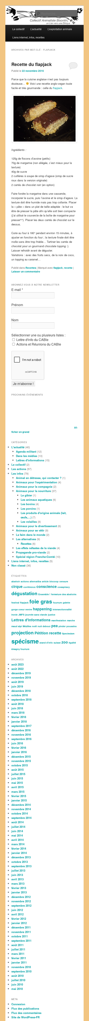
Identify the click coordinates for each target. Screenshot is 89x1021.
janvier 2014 (19, 853)
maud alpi (16, 626)
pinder (62, 626)
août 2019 (17, 682)
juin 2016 (17, 743)
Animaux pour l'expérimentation (36, 482)
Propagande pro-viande (31, 552)
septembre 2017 (21, 726)
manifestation (58, 620)
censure (63, 581)
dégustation (24, 593)
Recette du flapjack (31, 64)
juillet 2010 (18, 980)
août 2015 (17, 770)
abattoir (15, 581)
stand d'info (46, 642)
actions (25, 581)
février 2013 (18, 888)
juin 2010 (17, 984)
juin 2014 (17, 831)
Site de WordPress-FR (25, 1017)
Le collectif (18, 29)
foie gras (40, 601)
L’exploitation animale (60, 29)
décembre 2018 (21, 691)
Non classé (18, 565)
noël (34, 626)
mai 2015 (17, 783)
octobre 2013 (19, 862)
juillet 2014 (18, 827)
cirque (17, 586)
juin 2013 (17, 875)
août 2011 (17, 945)
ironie (14, 614)
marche (71, 620)
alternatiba (35, 581)
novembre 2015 (21, 761)
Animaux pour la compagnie (34, 487)
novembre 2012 (21, 901)
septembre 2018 (21, 699)
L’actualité (36, 29)
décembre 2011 (21, 927)
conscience (46, 586)
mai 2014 (17, 835)
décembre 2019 (21, 673)
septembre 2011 (21, 941)
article (45, 581)
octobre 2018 (19, 695)
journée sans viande (36, 614)
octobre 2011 (19, 936)
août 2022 (17, 669)
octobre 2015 (19, 765)
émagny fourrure (20, 649)
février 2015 (18, 796)
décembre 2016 (21, 730)
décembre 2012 (21, 897)
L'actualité (17, 447)
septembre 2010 (21, 971)
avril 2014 (17, 840)
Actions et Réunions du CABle (38, 344)
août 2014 (17, 822)
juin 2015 (17, 778)
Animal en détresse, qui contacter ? (38, 478)
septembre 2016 (21, 739)
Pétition (41, 632)
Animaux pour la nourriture (33, 491)
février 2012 (18, 919)
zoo (64, 642)
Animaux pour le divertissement (36, 526)
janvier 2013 (19, 892)
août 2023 (17, 664)
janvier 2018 (19, 721)
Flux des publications (25, 1008)
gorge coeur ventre (21, 609)
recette (68, 268)
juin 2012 (17, 910)
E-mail (17, 289)
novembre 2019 (21, 677)
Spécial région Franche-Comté (35, 557)
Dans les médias (26, 456)
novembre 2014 (21, 809)
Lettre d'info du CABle (32, 339)
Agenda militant (26, 451)
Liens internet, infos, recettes (28, 37)
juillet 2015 (18, 774)
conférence (29, 587)
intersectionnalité (62, 609)
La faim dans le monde (30, 535)
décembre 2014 (21, 805)
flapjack (57, 88)
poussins (71, 626)
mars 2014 (17, 844)
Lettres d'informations (30, 460)
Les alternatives (26, 539)
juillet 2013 (18, 870)
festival (15, 602)
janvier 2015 (19, 800)
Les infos (17, 473)
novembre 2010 (21, 967)
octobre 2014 (19, 813)
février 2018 (18, 717)
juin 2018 (17, 708)
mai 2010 (17, 989)
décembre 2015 (21, 756)
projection (22, 632)
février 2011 (18, 958)
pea (54, 625)
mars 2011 (17, 954)
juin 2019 (17, 686)
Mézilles (27, 626)
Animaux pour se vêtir (30, 530)
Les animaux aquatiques (36, 500)
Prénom (17, 305)
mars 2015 (17, 792)
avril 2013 (17, 879)
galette (66, 602)
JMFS (21, 614)
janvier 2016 (19, 752)
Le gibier (26, 495)
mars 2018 (17, 712)
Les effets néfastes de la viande (36, 548)
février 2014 (18, 848)
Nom (14, 320)
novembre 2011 (21, 932)
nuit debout (44, 626)
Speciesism (68, 633)
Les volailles (29, 522)
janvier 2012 (19, 923)
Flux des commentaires (26, 1013)
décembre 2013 (21, 857)
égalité (72, 642)
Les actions (18, 469)
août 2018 (17, 704)
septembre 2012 (21, 905)
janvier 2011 (19, 962)
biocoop (54, 581)
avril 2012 (17, 914)
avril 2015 (17, 787)
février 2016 (18, 748)
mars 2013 (17, 883)
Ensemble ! (44, 594)
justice (51, 614)
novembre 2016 (21, 734)
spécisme (25, 641)
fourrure (57, 602)
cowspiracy (64, 587)
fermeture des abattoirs (63, 594)
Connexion (18, 1004)
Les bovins (28, 504)
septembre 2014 (21, 818)
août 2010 (17, 976)
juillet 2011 (18, 949)
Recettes (30, 268)
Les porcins (28, 508)
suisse (57, 642)
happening (42, 608)
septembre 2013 (21, 866)
